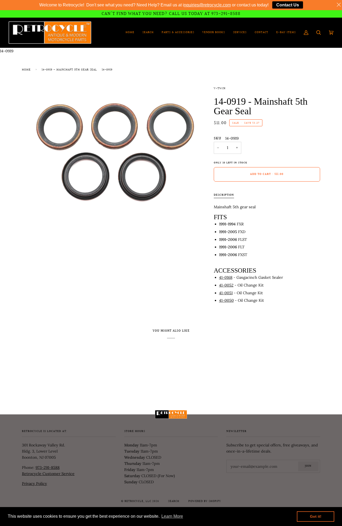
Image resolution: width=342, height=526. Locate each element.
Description (224, 195)
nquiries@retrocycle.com (207, 5)
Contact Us (287, 5)
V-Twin (220, 88)
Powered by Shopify (204, 501)
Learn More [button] (172, 516)
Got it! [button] (315, 516)
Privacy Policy (34, 483)
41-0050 (226, 300)
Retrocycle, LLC (138, 501)
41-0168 (225, 277)
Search (173, 501)
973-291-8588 (48, 467)
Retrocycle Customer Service (48, 473)
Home (26, 70)
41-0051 (226, 293)
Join (308, 466)
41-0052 (226, 285)
